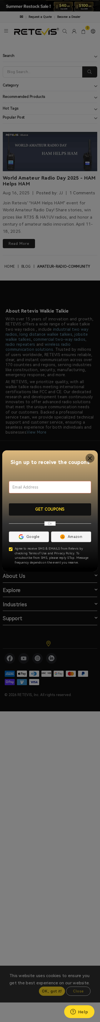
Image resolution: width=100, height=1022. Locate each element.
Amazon (75, 537)
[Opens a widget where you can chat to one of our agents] (79, 1012)
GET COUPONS (50, 509)
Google (32, 537)
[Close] (90, 458)
